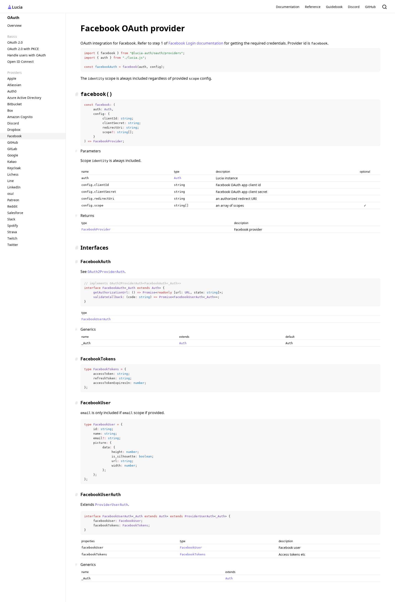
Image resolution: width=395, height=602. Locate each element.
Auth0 (11, 91)
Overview (14, 25)
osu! (10, 193)
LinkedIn (14, 187)
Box (10, 110)
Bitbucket (14, 104)
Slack (11, 219)
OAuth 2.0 (15, 42)
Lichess (13, 174)
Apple (11, 78)
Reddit (12, 206)
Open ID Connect (20, 61)
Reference (312, 7)
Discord (354, 7)
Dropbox (13, 129)
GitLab (12, 149)
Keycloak (14, 168)
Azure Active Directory (24, 97)
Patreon (13, 200)
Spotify (12, 225)
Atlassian (14, 85)
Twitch (12, 238)
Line (10, 181)
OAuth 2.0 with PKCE (23, 49)
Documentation (287, 7)
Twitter (12, 245)
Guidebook (334, 7)
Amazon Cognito (19, 117)
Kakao (11, 161)
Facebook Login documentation (195, 43)
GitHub (370, 7)
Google (12, 155)
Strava (12, 232)
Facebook (14, 136)
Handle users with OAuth (26, 55)
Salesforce (15, 213)
